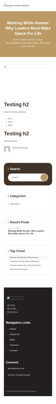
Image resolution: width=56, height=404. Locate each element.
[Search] (44, 177)
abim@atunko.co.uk (16, 368)
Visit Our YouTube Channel (19, 375)
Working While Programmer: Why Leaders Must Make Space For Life (26, 232)
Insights (15, 204)
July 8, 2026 (13, 228)
